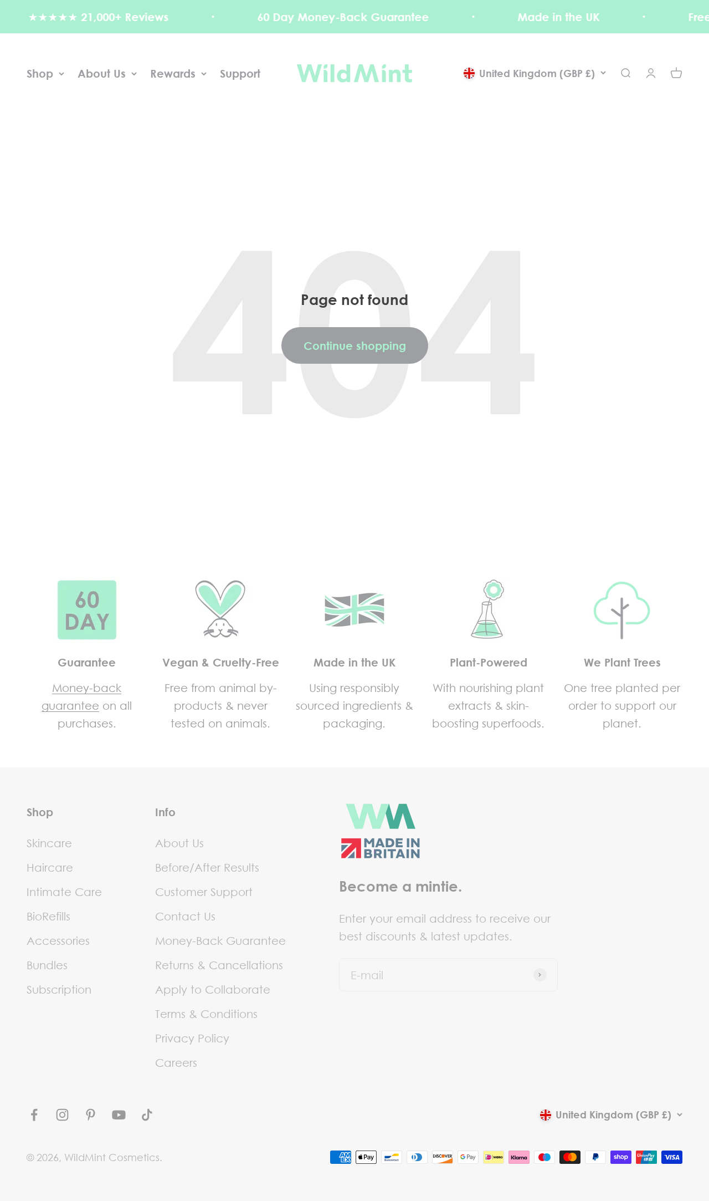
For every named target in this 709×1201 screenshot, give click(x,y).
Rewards (173, 73)
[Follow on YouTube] (118, 1114)
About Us (102, 73)
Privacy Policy (192, 1038)
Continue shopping (355, 345)
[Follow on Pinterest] (90, 1114)
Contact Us (185, 916)
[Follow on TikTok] (147, 1114)
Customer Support (204, 891)
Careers (176, 1062)
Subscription (59, 989)
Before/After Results (207, 867)
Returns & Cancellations (219, 964)
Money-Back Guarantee (220, 940)
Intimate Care (64, 891)
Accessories (58, 940)
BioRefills (48, 916)
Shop (40, 73)
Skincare (49, 842)
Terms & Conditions (206, 1013)
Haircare (50, 867)
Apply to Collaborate (212, 989)
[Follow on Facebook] (34, 1114)
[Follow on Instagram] (62, 1114)
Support (240, 73)
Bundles (47, 964)
